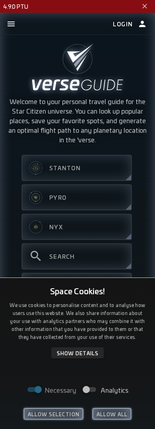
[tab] (77, 168)
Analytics (114, 390)
